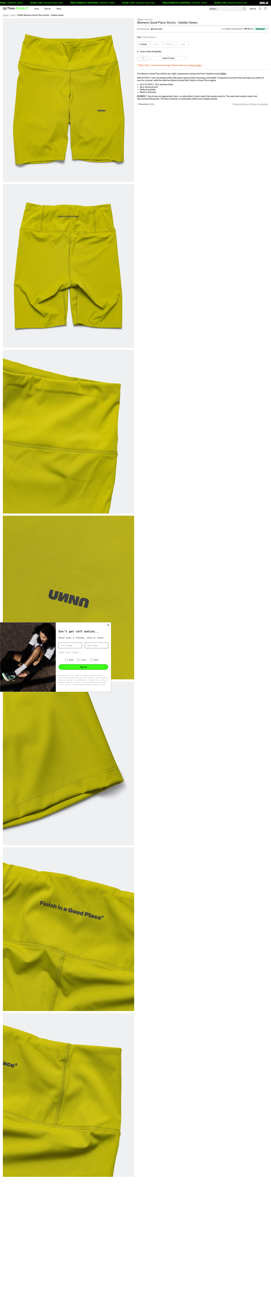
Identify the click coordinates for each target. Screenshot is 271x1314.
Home (5, 15)
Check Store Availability (150, 52)
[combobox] (228, 9)
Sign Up (83, 667)
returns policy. (195, 65)
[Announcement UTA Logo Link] (259, 3)
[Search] (244, 9)
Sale (13, 15)
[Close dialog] (108, 625)
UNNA (140, 19)
